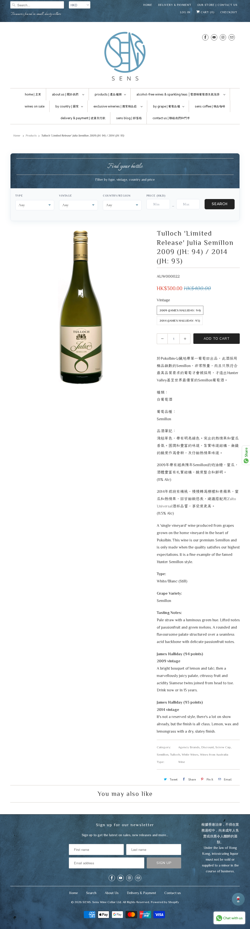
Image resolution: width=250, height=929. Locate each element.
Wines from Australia (214, 754)
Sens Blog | (129, 118)
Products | (108, 94)
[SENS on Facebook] (205, 37)
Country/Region (117, 195)
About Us (112, 893)
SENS (87, 902)
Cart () (207, 12)
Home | (33, 94)
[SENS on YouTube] (214, 37)
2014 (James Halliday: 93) (179, 320)
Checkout (228, 12)
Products (31, 135)
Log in (185, 12)
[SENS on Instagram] (223, 37)
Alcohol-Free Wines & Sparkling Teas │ (177, 94)
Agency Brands (189, 747)
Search (220, 203)
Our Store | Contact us (217, 5)
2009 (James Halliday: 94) (180, 310)
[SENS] (125, 56)
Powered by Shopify (165, 902)
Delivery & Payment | (83, 118)
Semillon (162, 754)
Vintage (65, 195)
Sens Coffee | (210, 106)
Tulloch (175, 754)
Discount (207, 747)
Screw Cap (223, 747)
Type (19, 195)
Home (147, 5)
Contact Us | (171, 118)
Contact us (172, 893)
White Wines (190, 754)
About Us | (65, 94)
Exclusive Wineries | (115, 106)
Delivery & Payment (174, 5)
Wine (181, 762)
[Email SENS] (232, 37)
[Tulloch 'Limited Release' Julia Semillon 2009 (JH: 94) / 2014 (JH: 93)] (81, 307)
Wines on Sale (34, 106)
